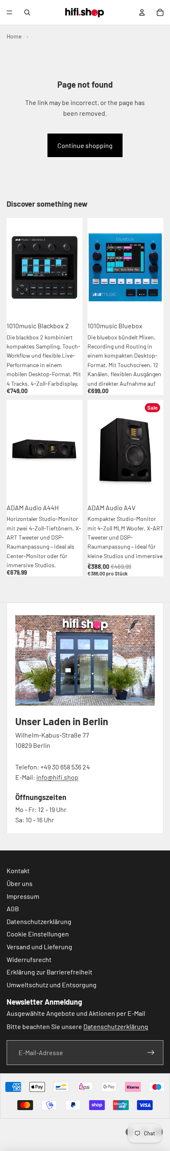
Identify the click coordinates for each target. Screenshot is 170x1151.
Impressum (23, 896)
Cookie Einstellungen (38, 934)
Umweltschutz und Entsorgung (52, 985)
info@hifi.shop (57, 777)
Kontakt (18, 870)
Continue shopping (85, 145)
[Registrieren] (151, 1052)
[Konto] (142, 12)
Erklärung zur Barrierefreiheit (49, 972)
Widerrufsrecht (29, 959)
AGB (13, 908)
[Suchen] (27, 12)
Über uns (20, 883)
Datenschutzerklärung (39, 921)
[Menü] (9, 12)
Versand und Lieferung (39, 946)
